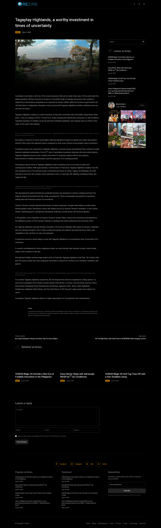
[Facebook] (134, 4)
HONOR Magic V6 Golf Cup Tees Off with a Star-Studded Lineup (122, 79)
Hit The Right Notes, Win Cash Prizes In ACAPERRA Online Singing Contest (120, 339)
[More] (88, 86)
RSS (92, 464)
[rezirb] (20, 312)
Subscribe (127, 491)
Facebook (63, 464)
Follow (142, 105)
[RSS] (87, 464)
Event (18, 32)
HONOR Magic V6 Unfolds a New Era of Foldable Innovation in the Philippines (121, 58)
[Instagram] (139, 4)
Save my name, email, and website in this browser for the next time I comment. (42, 436)
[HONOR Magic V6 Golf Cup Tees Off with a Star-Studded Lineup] (142, 81)
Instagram (78, 464)
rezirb (30, 308)
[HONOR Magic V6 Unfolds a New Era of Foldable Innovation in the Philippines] (142, 59)
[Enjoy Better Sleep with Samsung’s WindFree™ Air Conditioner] (142, 70)
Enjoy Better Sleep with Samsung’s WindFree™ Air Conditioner (120, 69)
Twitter (104, 464)
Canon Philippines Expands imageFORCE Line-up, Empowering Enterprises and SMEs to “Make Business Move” (122, 91)
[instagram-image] (114, 116)
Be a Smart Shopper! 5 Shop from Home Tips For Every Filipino (36, 339)
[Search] (143, 41)
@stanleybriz (121, 104)
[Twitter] (144, 4)
